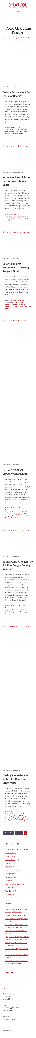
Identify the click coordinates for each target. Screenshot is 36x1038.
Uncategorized (10, 894)
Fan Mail (13, 214)
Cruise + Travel (10, 856)
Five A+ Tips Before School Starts (15, 915)
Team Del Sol (9, 891)
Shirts (9, 308)
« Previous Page (8, 833)
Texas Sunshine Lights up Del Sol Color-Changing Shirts (17, 181)
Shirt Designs (22, 820)
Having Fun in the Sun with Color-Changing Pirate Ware (15, 779)
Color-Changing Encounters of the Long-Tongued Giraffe (16, 267)
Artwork (7, 514)
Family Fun (8, 863)
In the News (9, 877)
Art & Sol (24, 512)
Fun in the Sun (20, 300)
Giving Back (9, 874)
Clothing (22, 302)
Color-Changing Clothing (16, 133)
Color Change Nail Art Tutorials (15, 849)
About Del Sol (15, 129)
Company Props (10, 853)
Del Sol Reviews (15, 127)
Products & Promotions (17, 812)
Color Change (23, 129)
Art (20, 512)
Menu (18, 11)
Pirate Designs (15, 820)
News (7, 881)
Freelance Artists (10, 518)
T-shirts (17, 518)
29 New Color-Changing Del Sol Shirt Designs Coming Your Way (18, 565)
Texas (12, 220)
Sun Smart (8, 887)
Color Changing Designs (11, 131)
